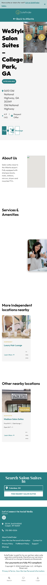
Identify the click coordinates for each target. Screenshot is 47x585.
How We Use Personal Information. (30, 571)
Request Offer (17, 116)
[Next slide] (42, 37)
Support (35, 543)
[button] (28, 58)
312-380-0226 (11, 530)
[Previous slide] (28, 37)
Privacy (5, 571)
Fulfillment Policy (22, 543)
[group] (35, 37)
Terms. (13, 571)
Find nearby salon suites (23, 494)
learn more (8, 355)
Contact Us (37, 540)
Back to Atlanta (25, 18)
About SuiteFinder (9, 537)
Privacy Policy (7, 543)
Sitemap (5, 547)
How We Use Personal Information (16, 540)
